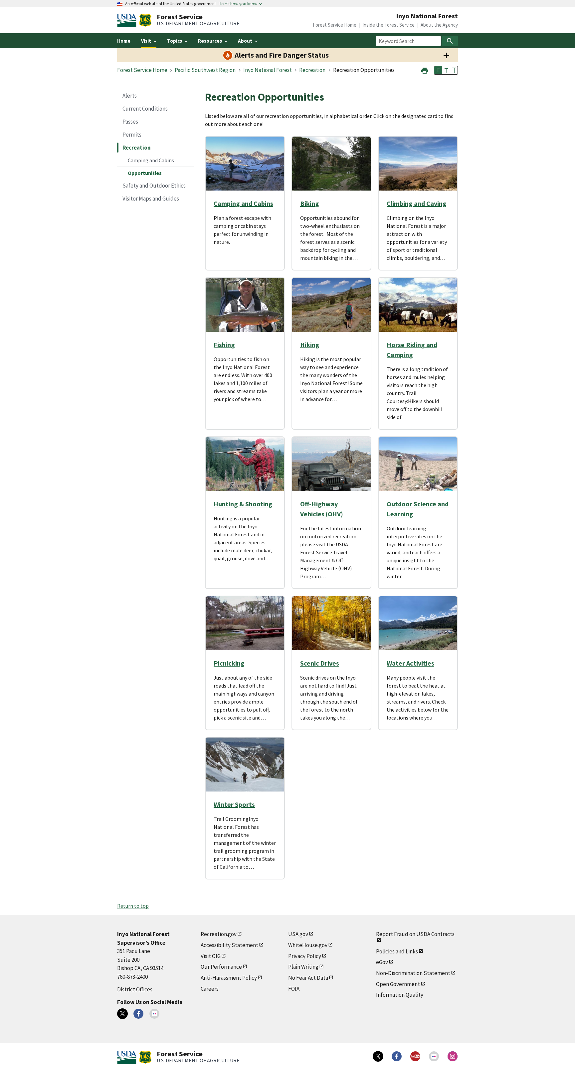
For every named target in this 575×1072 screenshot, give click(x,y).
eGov (382, 962)
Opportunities (145, 173)
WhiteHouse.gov (307, 945)
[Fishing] (245, 305)
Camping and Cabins (151, 160)
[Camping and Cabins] (245, 164)
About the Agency (439, 25)
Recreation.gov (219, 934)
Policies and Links (397, 951)
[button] (425, 70)
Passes (130, 121)
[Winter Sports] (245, 765)
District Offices (134, 989)
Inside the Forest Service (388, 25)
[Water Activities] (418, 623)
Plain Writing (303, 966)
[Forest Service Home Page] (145, 20)
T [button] (438, 70)
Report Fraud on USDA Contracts (415, 934)
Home (123, 41)
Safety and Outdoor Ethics (154, 185)
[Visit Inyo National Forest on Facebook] (138, 1013)
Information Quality (399, 994)
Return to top (133, 905)
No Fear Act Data (308, 977)
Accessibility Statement (229, 945)
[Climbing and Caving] (418, 164)
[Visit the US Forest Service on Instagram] (452, 1056)
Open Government (398, 984)
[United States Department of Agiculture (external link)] (128, 20)
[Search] (450, 41)
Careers (210, 988)
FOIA (293, 988)
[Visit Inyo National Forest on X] (122, 1013)
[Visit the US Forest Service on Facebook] (396, 1056)
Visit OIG (211, 956)
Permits (131, 134)
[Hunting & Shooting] (245, 464)
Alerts (129, 95)
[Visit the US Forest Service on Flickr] (434, 1056)
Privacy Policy (304, 956)
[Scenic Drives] (331, 623)
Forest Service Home (334, 25)
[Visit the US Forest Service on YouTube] (415, 1056)
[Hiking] (331, 305)
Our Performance (221, 966)
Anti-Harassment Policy (229, 977)
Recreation (136, 147)
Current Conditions (145, 108)
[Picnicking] (245, 623)
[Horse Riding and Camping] (418, 305)
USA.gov (298, 934)
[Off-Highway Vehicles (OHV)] (331, 464)
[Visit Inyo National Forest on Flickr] (154, 1013)
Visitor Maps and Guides (150, 198)
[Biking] (331, 164)
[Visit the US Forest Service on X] (378, 1056)
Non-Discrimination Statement (413, 973)
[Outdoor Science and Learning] (418, 464)
